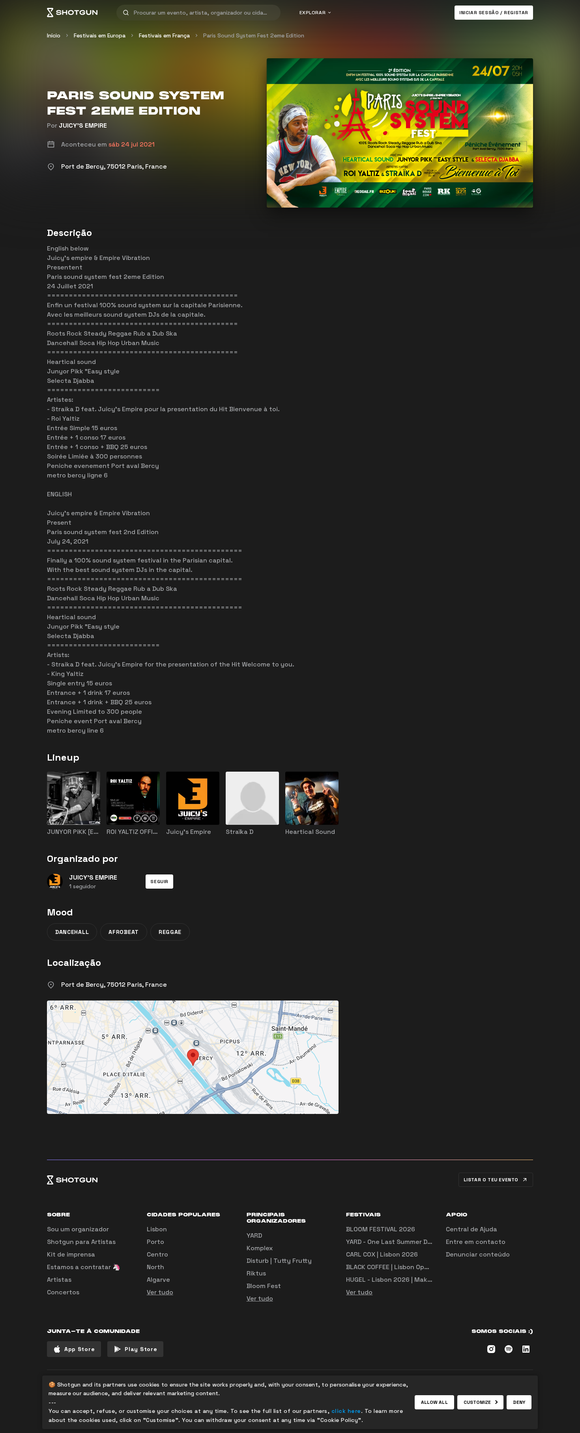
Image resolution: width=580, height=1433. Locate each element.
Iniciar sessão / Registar (493, 12)
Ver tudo (160, 1292)
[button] (159, 881)
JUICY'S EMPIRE (83, 125)
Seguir (159, 881)
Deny (519, 1402)
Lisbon (157, 1229)
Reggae (170, 932)
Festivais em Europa (99, 35)
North (155, 1267)
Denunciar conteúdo (478, 1254)
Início (53, 35)
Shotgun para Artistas (81, 1242)
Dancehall (72, 932)
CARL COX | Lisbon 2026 (382, 1254)
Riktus (256, 1273)
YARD (254, 1235)
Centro (157, 1254)
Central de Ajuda (471, 1229)
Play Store (141, 1349)
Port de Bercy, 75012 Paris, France (114, 984)
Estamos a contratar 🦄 (83, 1267)
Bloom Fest (264, 1286)
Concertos (63, 1292)
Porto (155, 1242)
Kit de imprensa (71, 1254)
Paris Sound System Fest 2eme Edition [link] (253, 35)
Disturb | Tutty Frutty (279, 1261)
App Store (79, 1349)
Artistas (59, 1279)
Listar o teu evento (491, 1180)
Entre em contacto (475, 1242)
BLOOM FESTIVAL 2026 (380, 1229)
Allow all (434, 1402)
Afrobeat (124, 932)
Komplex (260, 1248)
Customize (477, 1402)
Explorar (312, 12)
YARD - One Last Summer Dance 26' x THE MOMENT (424, 1242)
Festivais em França (164, 35)
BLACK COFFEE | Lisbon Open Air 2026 (402, 1267)
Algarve (158, 1279)
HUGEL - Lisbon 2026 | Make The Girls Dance (413, 1279)
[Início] (72, 12)
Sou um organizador (78, 1229)
